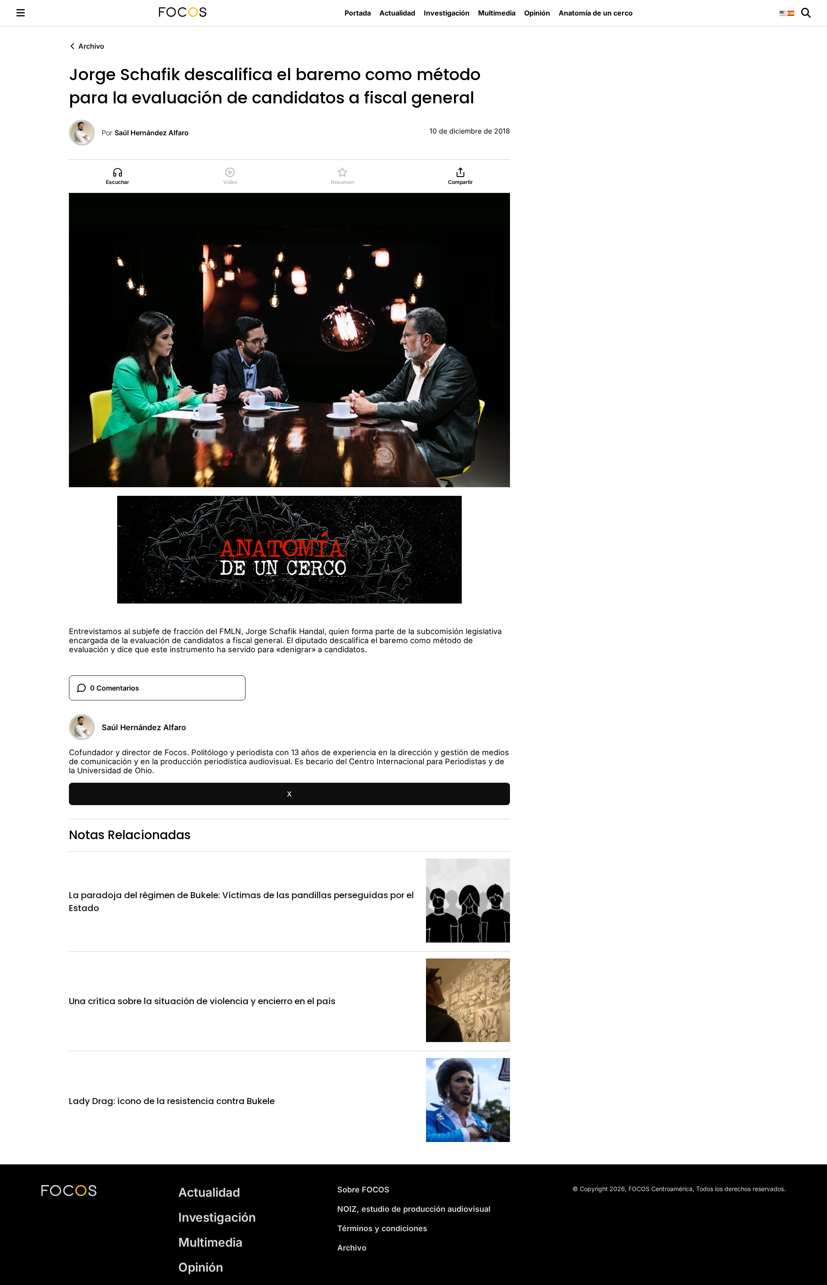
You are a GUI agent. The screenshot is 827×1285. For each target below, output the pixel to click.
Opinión (537, 13)
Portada (358, 13)
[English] (783, 12)
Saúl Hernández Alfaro (152, 132)
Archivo (91, 46)
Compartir (460, 182)
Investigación (446, 13)
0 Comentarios (114, 688)
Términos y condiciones (382, 1228)
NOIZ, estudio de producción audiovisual (414, 1208)
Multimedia (497, 13)
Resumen (342, 182)
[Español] (791, 12)
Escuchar (117, 182)
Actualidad (397, 13)
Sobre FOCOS (363, 1189)
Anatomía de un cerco (596, 13)
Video (230, 182)
